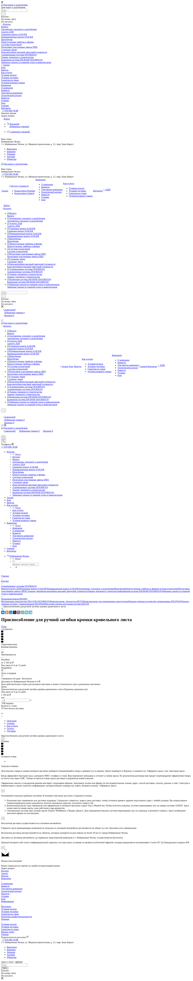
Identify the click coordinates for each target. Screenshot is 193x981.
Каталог (16, 457)
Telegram (11, 154)
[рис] (4, 626)
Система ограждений (168, 588)
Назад (18, 454)
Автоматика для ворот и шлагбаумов (96, 588)
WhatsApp (11, 159)
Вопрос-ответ (7, 932)
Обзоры (5, 934)
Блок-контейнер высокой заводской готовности (65, 591)
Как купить (17, 510)
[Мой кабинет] (2, 414)
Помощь (5, 919)
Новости (5, 894)
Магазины (6, 906)
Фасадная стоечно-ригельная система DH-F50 (67, 604)
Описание (12, 721)
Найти (4, 968)
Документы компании (11, 888)
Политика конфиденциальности (16, 916)
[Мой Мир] (10, 612)
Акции (4, 873)
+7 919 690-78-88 (10, 111)
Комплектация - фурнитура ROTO (67, 601)
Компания (17, 528)
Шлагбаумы (120, 588)
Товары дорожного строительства (104, 591)
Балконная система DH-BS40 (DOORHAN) (141, 591)
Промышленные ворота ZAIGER (63, 588)
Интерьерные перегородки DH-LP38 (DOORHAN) (25, 601)
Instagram (11, 151)
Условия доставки (9, 911)
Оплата (10, 728)
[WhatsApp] (22, 612)
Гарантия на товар (10, 914)
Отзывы (11, 723)
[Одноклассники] (6, 612)
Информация (7, 901)
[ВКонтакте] (3, 612)
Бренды (4, 876)
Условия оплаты (9, 909)
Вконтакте (12, 149)
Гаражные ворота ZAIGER (34, 588)
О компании (7, 883)
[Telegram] (30, 612)
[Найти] (3, 13)
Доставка (11, 731)
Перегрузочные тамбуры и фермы (142, 588)
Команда (5, 886)
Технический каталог (11, 891)
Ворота (4, 588)
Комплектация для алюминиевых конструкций (106, 601)
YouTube (11, 156)
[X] (14, 612)
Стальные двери (34, 591)
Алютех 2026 (14, 588)
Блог (3, 899)
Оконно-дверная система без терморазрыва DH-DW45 (155, 601)
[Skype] (26, 612)
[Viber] (18, 612)
